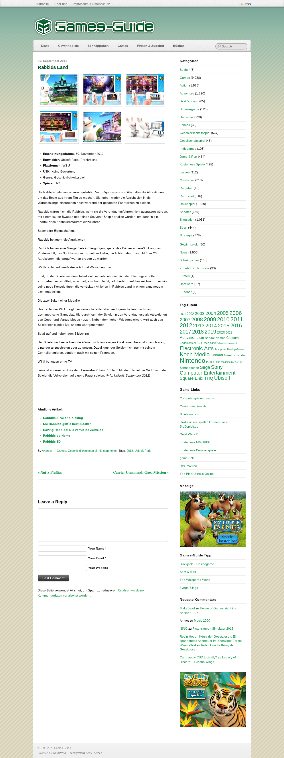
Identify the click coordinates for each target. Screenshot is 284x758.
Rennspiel (187, 196)
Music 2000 (202, 620)
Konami (217, 355)
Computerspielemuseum (197, 398)
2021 (229, 332)
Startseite (42, 4)
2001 (183, 314)
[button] (59, 89)
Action (184, 85)
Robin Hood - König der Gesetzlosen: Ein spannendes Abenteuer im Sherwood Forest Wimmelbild (211, 641)
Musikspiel (187, 180)
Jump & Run (188, 156)
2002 (190, 314)
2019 (210, 332)
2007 (185, 319)
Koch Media (195, 354)
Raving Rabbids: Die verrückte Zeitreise (73, 430)
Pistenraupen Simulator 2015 (213, 628)
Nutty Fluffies (50, 472)
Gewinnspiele (68, 45)
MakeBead (187, 608)
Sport (183, 227)
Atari (200, 338)
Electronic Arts (197, 348)
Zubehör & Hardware (194, 268)
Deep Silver (210, 343)
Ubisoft (222, 378)
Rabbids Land (53, 67)
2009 (210, 319)
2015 (223, 325)
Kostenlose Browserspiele (198, 450)
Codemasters (188, 343)
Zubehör (186, 292)
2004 (210, 313)
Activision (188, 337)
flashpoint (220, 349)
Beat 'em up (188, 101)
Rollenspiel (187, 204)
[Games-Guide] (94, 34)
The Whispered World (195, 579)
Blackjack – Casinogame (197, 564)
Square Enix (191, 378)
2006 (235, 313)
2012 (130, 450)
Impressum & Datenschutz (91, 4)
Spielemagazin (190, 414)
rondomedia (227, 362)
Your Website (98, 567)
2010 (223, 319)
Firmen (185, 276)
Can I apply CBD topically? (198, 657)
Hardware (186, 284)
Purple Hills (213, 361)
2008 (197, 319)
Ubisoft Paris (143, 450)
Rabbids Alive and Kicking (63, 418)
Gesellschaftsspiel (192, 140)
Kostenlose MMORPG (195, 442)
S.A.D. (239, 361)
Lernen (185, 172)
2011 (236, 319)
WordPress (59, 753)
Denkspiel (186, 117)
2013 (199, 325)
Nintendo (192, 360)
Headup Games (235, 349)
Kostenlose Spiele (192, 164)
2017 (185, 332)
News (45, 45)
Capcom (232, 338)
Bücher (178, 45)
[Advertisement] (74, 393)
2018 (198, 332)
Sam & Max (188, 571)
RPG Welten (188, 466)
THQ (208, 378)
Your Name (96, 548)
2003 (200, 313)
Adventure (187, 93)
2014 (211, 325)
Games (123, 45)
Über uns (60, 4)
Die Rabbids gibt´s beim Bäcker (67, 424)
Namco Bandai (234, 355)
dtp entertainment (227, 343)
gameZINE (187, 458)
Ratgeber (186, 188)
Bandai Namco (215, 338)
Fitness (185, 125)
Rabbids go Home (56, 435)
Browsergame (189, 109)
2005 (223, 313)
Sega (205, 367)
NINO (183, 628)
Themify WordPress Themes (85, 753)
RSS (248, 4)
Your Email (96, 558)
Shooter (185, 212)
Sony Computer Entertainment (207, 370)
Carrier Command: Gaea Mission (141, 472)
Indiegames (188, 148)
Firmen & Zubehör (150, 45)
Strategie (186, 235)
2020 (221, 332)
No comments (108, 450)
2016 (236, 325)
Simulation (187, 219)
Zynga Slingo (189, 587)
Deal (199, 343)
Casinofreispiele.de (193, 406)
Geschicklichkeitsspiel (82, 450)
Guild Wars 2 (189, 434)
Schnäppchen (98, 45)
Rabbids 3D (52, 441)
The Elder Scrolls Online (197, 473)
